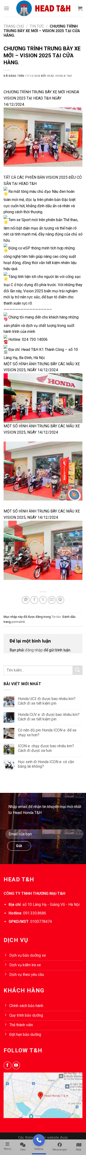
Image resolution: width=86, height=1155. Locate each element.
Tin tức (37, 26)
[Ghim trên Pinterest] (60, 600)
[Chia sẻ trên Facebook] (34, 600)
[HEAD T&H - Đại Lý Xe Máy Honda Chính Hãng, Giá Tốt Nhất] (43, 8)
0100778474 (41, 921)
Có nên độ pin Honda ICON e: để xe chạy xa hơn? (47, 732)
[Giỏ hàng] (80, 8)
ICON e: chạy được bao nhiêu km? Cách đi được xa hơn (46, 748)
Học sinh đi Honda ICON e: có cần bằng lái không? (46, 764)
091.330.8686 (34, 913)
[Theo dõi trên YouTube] (16, 1065)
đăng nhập (34, 650)
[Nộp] (77, 670)
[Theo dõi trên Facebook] (7, 1065)
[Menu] (6, 8)
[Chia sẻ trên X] (43, 600)
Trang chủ (14, 26)
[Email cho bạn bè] (52, 600)
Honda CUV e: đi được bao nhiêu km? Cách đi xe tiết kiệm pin (49, 716)
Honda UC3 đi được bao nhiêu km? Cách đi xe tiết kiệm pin (46, 701)
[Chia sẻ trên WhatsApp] (26, 600)
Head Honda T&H (59, 75)
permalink (18, 622)
